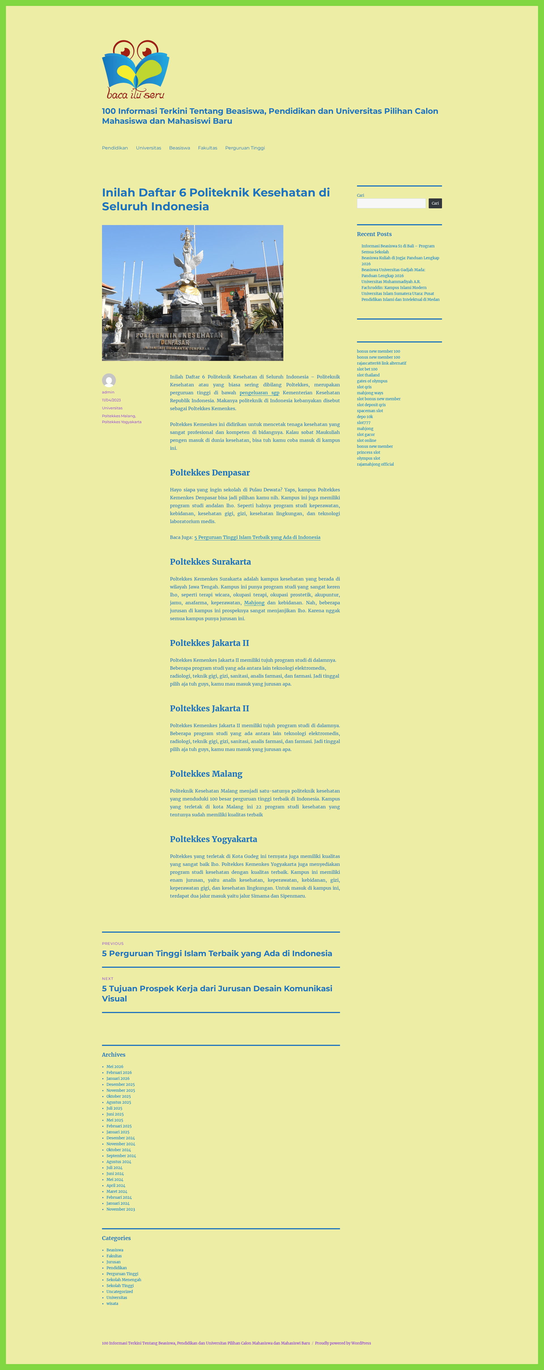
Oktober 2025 (119, 1096)
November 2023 (121, 1209)
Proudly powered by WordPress (343, 1343)
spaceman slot (370, 410)
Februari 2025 (119, 1126)
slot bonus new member (379, 399)
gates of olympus (372, 381)
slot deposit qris (371, 405)
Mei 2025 (115, 1120)
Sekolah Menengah (124, 1279)
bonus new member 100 (378, 351)
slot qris (364, 387)
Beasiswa (179, 148)
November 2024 (121, 1144)
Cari (360, 195)
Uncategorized (120, 1291)
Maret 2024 (117, 1191)
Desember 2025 (121, 1084)
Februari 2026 (119, 1072)
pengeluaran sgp (259, 392)
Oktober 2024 (119, 1150)
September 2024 (121, 1155)
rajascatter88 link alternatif (381, 363)
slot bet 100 (367, 369)
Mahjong (254, 602)
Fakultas (207, 148)
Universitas (148, 148)
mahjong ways (370, 393)
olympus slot (368, 458)
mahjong (365, 428)
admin (108, 392)
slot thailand (368, 375)
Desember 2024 (121, 1138)
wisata (112, 1303)
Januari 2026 (118, 1078)
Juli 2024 (114, 1167)
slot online (366, 440)
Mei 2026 (115, 1066)
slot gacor (366, 434)
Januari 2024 (118, 1203)
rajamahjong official (375, 464)
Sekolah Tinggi (120, 1285)
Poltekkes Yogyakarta (122, 421)
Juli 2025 (114, 1108)
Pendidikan (115, 148)
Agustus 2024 (119, 1161)
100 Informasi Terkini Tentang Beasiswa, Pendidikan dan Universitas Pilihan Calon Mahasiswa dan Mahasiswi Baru (206, 1343)
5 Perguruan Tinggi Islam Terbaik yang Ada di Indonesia (257, 537)
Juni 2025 (115, 1114)
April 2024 (116, 1185)
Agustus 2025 (119, 1102)
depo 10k (365, 416)
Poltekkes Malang (118, 416)
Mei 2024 (115, 1179)
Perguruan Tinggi (245, 148)
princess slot (368, 452)
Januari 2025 (118, 1132)
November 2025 (121, 1090)
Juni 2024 (115, 1173)
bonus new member (375, 446)
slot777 (364, 422)
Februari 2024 (119, 1197)
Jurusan (114, 1262)
